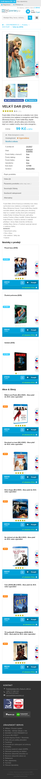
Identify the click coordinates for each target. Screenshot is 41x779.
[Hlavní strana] (3, 25)
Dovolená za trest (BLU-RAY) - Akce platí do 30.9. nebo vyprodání (19, 443)
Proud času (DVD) (11, 248)
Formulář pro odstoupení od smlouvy (18, 744)
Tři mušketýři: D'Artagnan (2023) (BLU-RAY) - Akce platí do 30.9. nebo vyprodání (19, 633)
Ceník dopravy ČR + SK (8, 1)
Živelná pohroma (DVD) (13, 295)
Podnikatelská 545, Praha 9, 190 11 (18, 689)
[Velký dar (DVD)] (20, 56)
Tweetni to (32, 100)
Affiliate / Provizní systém (13, 728)
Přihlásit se (19, 5)
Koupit (33, 282)
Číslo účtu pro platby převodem (16, 740)
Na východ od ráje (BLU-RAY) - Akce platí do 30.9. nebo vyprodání (19, 538)
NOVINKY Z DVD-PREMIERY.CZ (16, 733)
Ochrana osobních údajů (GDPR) (16, 749)
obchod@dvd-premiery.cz (15, 695)
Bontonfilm (30, 169)
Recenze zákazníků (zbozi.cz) (15, 756)
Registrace (6, 5)
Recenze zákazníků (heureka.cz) (16, 753)
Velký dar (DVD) (18, 27)
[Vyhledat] (30, 18)
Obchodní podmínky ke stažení (16, 751)
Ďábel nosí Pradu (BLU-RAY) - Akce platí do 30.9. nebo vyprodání (19, 396)
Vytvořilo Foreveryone (20, 776)
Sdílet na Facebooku (15, 100)
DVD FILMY (6, 27)
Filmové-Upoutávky (11, 765)
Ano (27, 154)
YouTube (8, 763)
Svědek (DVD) (9, 343)
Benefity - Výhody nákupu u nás (16, 731)
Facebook (8, 742)
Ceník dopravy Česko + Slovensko (17, 737)
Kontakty (8, 747)
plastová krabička (29, 150)
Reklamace (9, 758)
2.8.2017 (29, 147)
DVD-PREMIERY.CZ (12, 25)
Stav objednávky (22, 1)
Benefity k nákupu (11, 141)
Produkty (25, 25)
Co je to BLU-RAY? (11, 735)
